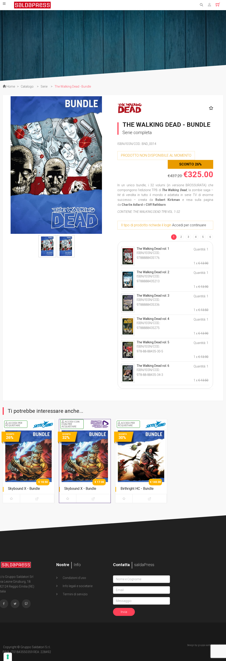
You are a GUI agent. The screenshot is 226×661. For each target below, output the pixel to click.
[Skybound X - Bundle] (28, 465)
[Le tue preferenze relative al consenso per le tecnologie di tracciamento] (8, 657)
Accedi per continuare (189, 225)
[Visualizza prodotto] (37, 498)
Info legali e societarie (77, 586)
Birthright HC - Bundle (137, 488)
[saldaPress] (32, 4)
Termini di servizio (75, 594)
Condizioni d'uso (74, 578)
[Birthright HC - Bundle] (141, 465)
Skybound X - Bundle (24, 488)
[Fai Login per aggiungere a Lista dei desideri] (210, 108)
